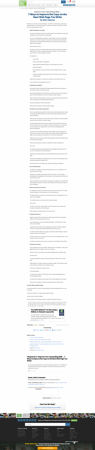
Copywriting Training (21, 431)
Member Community (73, 433)
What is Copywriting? (61, 434)
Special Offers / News (22, 436)
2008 (23, 8)
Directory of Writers (47, 439)
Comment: (38, 389)
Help (58, 430)
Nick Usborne (37, 348)
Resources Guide (35, 430)
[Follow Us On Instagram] (71, 5)
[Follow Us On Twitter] (65, 5)
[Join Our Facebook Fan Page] (64, 5)
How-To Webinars (35, 434)
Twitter (43, 330)
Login (71, 439)
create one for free (58, 387)
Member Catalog (73, 437)
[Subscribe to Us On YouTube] (72, 5)
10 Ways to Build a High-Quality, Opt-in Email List (40, 339)
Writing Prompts (35, 436)
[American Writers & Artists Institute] (22, 3)
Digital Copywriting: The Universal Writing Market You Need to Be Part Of (46, 342)
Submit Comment (47, 398)
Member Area (72, 430)
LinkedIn (55, 330)
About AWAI (46, 430)
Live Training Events (21, 434)
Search (63, 1)
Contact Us (59, 431)
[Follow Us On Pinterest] (67, 5)
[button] (68, 2)
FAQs (58, 433)
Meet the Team (47, 434)
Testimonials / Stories (48, 436)
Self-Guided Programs (22, 433)
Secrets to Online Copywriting (36, 337)
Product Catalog (21, 430)
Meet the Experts (47, 433)
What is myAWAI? (60, 436)
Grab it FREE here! (48, 448)
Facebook (37, 330)
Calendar (71, 434)
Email (60, 330)
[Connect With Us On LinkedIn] (69, 5)
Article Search (34, 431)
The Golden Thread (39, 350)
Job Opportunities (73, 436)
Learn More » (41, 320)
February (26, 8)
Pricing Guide (34, 433)
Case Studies (46, 437)
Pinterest (49, 330)
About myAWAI (72, 431)
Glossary (33, 437)
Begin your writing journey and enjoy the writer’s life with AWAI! (57, 420)
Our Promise (46, 431)
